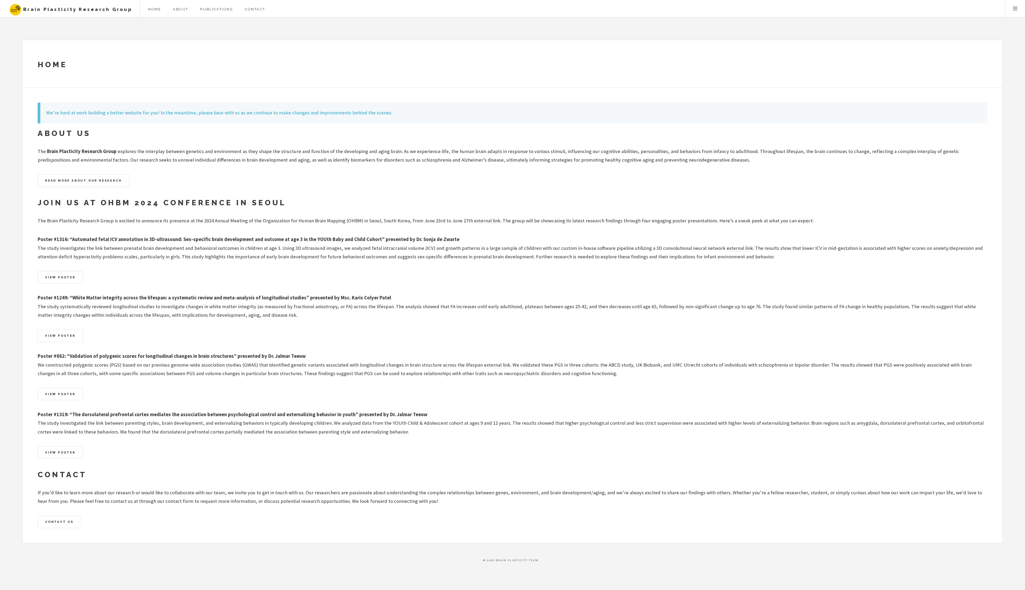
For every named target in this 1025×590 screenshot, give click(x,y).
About (180, 9)
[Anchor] (96, 133)
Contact (255, 9)
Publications (216, 9)
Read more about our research (83, 180)
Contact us (59, 522)
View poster (60, 277)
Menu (1015, 8)
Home (154, 9)
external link (487, 221)
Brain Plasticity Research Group (76, 9)
